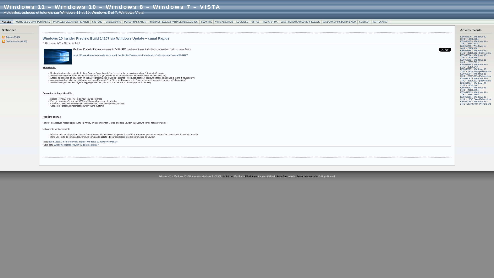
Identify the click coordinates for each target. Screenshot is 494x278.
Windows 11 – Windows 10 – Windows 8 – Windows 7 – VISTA (112, 7)
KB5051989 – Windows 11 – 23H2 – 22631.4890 (474, 93)
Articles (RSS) (13, 37)
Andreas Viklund (266, 176)
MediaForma (270, 22)
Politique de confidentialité (32, 22)
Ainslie (291, 176)
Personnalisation (135, 22)
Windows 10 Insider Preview (339, 22)
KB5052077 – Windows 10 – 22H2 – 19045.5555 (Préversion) (475, 70)
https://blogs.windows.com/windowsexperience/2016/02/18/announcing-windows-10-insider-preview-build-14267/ (130, 55)
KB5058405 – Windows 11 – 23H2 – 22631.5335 (474, 42)
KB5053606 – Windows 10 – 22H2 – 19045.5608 (474, 56)
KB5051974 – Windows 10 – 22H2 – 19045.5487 (474, 84)
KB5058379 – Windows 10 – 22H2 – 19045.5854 (474, 38)
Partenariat (380, 22)
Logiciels (242, 22)
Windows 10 (93, 142)
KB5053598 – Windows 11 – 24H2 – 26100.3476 (474, 65)
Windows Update (109, 142)
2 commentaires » (90, 145)
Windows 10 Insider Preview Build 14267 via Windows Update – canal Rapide (106, 38)
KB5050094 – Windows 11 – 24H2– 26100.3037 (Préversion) (475, 102)
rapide (82, 142)
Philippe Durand (326, 176)
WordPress (239, 176)
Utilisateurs (113, 22)
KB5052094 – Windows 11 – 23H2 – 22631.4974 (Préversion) (475, 75)
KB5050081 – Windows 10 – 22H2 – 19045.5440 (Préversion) (475, 98)
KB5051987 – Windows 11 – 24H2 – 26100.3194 (474, 88)
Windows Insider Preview (67, 145)
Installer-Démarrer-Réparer (71, 22)
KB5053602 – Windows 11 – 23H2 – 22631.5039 (474, 61)
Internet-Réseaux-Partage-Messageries (174, 22)
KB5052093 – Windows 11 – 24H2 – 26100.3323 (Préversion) (475, 79)
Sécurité (206, 22)
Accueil (6, 22)
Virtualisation (224, 22)
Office (255, 22)
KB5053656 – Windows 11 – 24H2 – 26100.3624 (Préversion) (475, 51)
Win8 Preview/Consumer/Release (300, 22)
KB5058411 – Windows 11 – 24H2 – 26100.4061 (473, 47)
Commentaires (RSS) (16, 41)
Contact (364, 22)
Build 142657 (54, 142)
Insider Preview (70, 142)
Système (97, 22)
